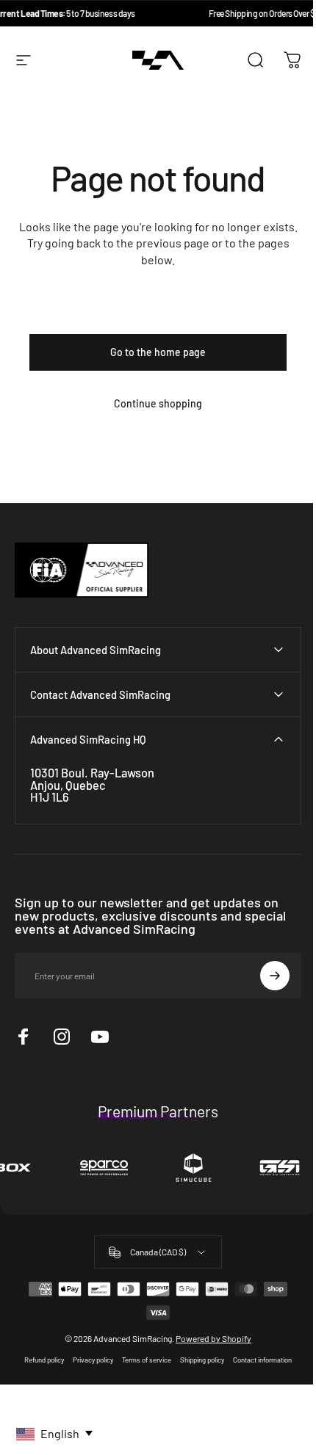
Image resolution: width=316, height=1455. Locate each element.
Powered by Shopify (208, 1355)
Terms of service (141, 1376)
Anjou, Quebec (68, 801)
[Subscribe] (264, 992)
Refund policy (39, 1376)
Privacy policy (88, 1376)
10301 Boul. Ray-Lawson (92, 790)
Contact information (257, 1376)
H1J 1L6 (49, 813)
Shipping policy (197, 1376)
